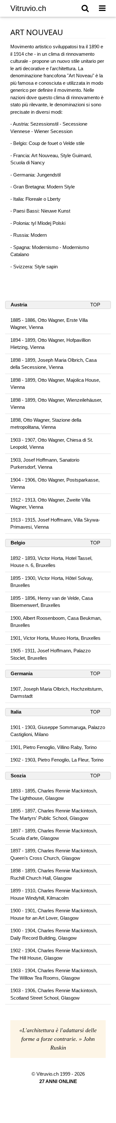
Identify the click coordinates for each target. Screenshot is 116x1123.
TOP (95, 304)
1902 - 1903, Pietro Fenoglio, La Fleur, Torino (56, 760)
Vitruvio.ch (28, 8)
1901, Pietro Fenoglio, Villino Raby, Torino (53, 747)
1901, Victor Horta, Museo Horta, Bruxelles (55, 638)
